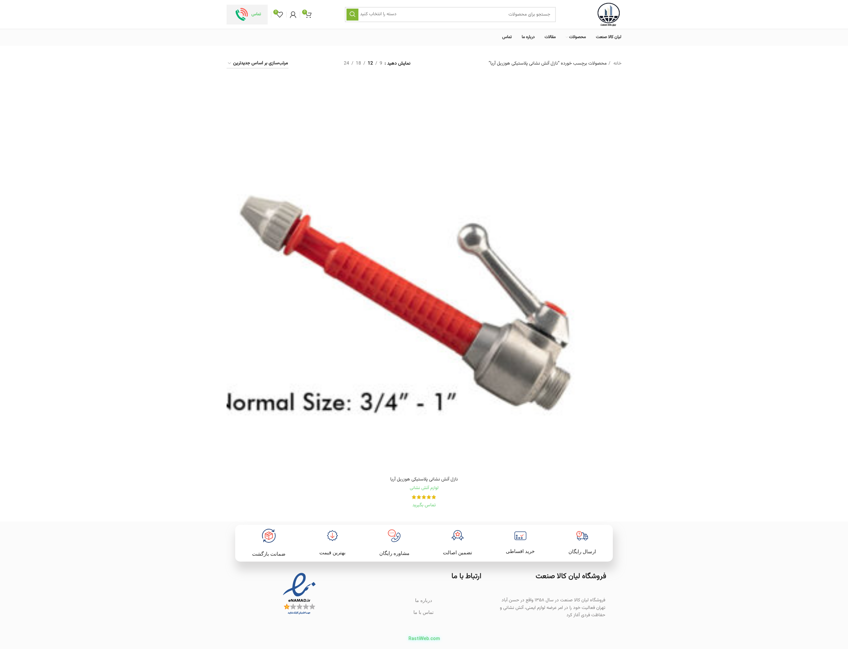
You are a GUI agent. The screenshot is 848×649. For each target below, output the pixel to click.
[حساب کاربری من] (293, 14)
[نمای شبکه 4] (302, 63)
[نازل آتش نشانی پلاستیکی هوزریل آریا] (424, 275)
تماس (256, 14)
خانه (616, 63)
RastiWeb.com (424, 638)
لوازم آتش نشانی (424, 487)
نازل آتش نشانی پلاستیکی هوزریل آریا (424, 479)
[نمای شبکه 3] (315, 63)
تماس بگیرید (424, 505)
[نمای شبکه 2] (327, 63)
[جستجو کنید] (352, 15)
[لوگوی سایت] (608, 14)
